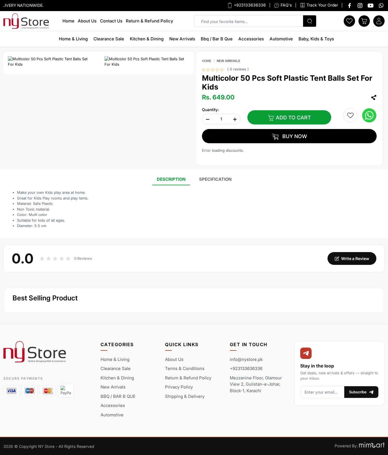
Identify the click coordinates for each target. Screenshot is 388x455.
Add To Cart (292, 117)
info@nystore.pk (246, 359)
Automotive (281, 38)
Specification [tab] (215, 179)
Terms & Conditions (185, 368)
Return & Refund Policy (149, 21)
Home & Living (73, 38)
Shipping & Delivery (185, 396)
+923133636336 (249, 5)
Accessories (251, 38)
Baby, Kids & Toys (316, 38)
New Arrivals (182, 38)
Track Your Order (321, 5)
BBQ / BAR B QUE (118, 396)
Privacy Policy (179, 387)
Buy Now (294, 136)
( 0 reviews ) (238, 69)
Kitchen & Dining (147, 38)
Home (68, 21)
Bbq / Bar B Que (217, 38)
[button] (349, 20)
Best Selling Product (45, 298)
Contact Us (111, 21)
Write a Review (355, 258)
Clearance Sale (108, 38)
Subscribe (358, 392)
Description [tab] (171, 179)
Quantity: (210, 109)
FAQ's (285, 5)
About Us (87, 21)
